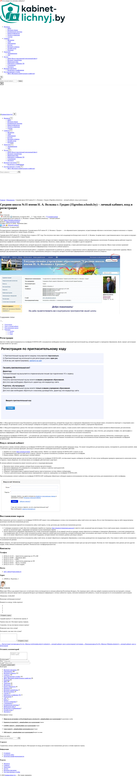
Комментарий (5, 659)
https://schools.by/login (13, 222)
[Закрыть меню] (14, 114)
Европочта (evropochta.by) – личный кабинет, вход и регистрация (22, 722)
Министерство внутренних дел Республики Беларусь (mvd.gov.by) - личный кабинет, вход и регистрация (32, 719)
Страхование (11, 65)
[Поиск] (19, 172)
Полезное (10, 50)
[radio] (70, 605)
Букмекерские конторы (14, 32)
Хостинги (10, 67)
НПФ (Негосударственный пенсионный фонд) (22, 58)
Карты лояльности (10, 686)
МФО (9, 28)
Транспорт (7, 52)
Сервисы (6, 38)
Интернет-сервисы (13, 47)
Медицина (10, 40)
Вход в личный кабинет (11, 326)
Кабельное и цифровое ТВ (15, 63)
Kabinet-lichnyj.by (10, 775)
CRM (9, 42)
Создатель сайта (9, 754)
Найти (20, 81)
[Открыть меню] (2, 83)
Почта (11, 332)
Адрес (11, 334)
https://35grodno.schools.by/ (12, 220)
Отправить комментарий (7, 665)
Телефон (12, 331)
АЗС (8, 55)
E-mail (2, 663)
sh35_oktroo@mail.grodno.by (12, 571)
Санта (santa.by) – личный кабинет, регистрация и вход (19, 729)
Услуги (6, 57)
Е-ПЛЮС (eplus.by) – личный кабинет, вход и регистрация (20, 725)
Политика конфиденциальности (14, 756)
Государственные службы (12, 72)
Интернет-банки (12, 30)
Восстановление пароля (11, 328)
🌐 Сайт (3, 225)
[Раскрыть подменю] (11, 118)
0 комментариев (52, 217)
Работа (6, 700)
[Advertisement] (68, 99)
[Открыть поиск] (1, 77)
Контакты (7, 329)
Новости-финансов (13, 33)
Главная (2, 200)
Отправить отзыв (23, 640)
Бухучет (9, 45)
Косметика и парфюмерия (15, 70)
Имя (2, 661)
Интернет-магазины (10, 68)
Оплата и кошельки (13, 35)
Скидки (9, 37)
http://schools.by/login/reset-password (63, 528)
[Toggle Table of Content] (1, 321)
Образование (11, 43)
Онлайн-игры (11, 48)
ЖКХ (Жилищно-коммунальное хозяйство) (21, 73)
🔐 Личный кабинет (12, 225)
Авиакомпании (12, 53)
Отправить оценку (6, 615)
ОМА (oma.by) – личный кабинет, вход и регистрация (18, 732)
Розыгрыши (8, 696)
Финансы (7, 27)
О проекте (7, 753)
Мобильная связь (12, 62)
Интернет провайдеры (14, 60)
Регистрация (8, 324)
